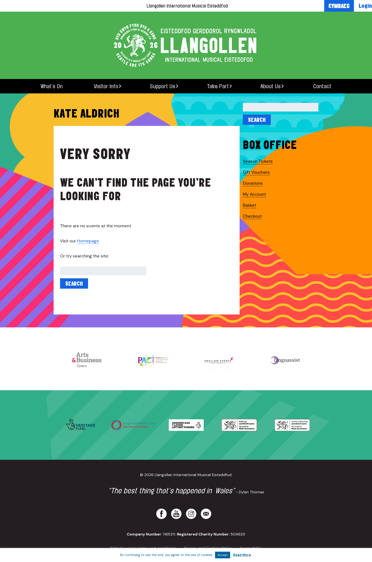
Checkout (252, 216)
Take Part (218, 86)
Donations (253, 183)
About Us (270, 86)
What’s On (52, 86)
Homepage (88, 241)
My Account (254, 194)
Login (365, 5)
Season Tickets (258, 161)
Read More (242, 555)
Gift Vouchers (256, 172)
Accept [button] (223, 555)
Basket (249, 205)
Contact (322, 86)
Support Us (162, 86)
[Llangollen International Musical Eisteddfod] (186, 45)
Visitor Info (106, 86)
